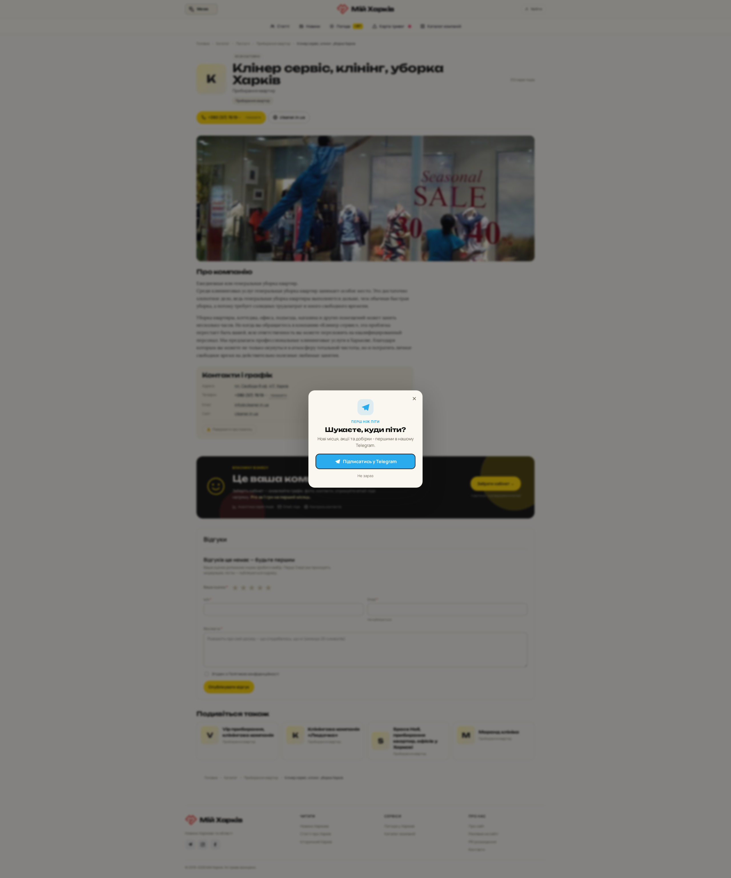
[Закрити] (414, 398)
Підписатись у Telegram (370, 461)
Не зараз (365, 475)
